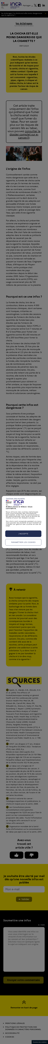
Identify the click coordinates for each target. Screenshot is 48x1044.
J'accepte (23, 534)
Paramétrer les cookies (23, 542)
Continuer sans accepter (15, 498)
